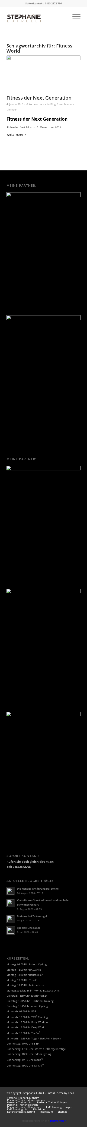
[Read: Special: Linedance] (10, 930)
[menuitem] (74, 16)
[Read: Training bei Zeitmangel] (10, 919)
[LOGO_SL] (36, 16)
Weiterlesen (14, 134)
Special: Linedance (29, 927)
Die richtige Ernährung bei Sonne (38, 888)
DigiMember (58, 1120)
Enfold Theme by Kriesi (60, 1093)
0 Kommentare (35, 104)
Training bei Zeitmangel (32, 916)
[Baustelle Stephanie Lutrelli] (43, 73)
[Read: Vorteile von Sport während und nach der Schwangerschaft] (10, 903)
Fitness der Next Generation (38, 97)
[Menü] (74, 16)
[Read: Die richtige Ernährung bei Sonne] (10, 891)
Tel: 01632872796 (18, 867)
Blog (53, 104)
